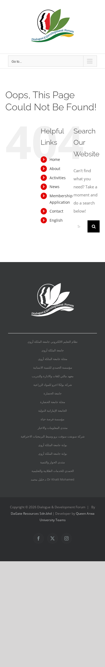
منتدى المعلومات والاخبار (53, 428)
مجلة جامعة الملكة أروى (52, 359)
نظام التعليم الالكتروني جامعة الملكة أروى (52, 342)
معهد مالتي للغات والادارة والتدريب (53, 376)
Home (55, 159)
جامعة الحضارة (53, 393)
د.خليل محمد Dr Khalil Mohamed (52, 479)
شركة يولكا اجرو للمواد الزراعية (52, 385)
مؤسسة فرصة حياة (52, 419)
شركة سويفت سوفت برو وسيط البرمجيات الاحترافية (53, 436)
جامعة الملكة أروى (52, 350)
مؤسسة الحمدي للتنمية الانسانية (52, 367)
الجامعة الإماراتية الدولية (52, 410)
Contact (56, 211)
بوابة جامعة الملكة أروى (52, 445)
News (55, 186)
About (55, 168)
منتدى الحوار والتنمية (52, 462)
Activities (58, 177)
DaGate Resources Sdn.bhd (31, 513)
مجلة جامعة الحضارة (52, 402)
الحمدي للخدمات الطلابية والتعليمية (53, 471)
